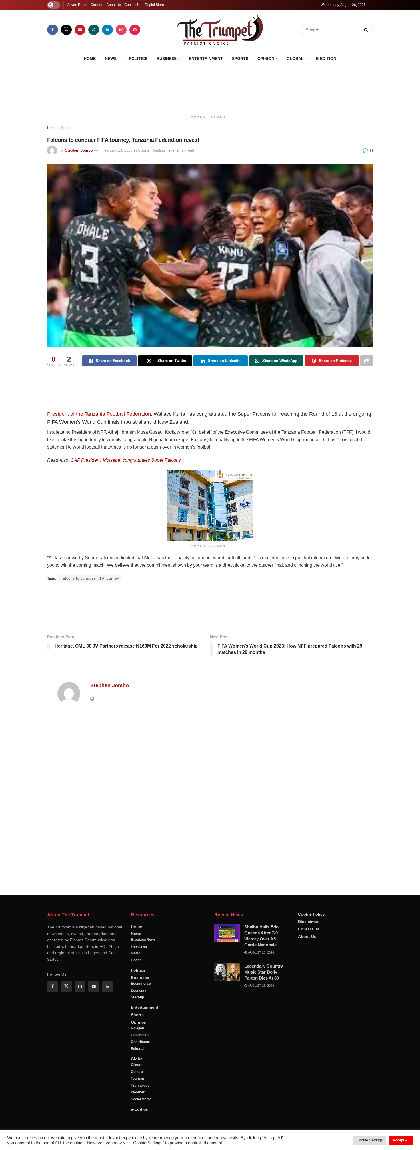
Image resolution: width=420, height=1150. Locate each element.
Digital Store (154, 5)
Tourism (137, 1079)
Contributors (141, 1042)
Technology (140, 1085)
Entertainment (206, 58)
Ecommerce (141, 984)
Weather (138, 1092)
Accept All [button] (401, 1140)
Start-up (137, 997)
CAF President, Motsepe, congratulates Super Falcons (126, 460)
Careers (97, 5)
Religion (137, 1028)
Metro (135, 953)
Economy (138, 990)
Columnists (140, 1035)
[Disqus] (210, 803)
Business (167, 58)
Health (136, 960)
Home (90, 58)
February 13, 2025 (117, 150)
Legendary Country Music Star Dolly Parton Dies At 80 (263, 972)
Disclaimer (308, 921)
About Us (114, 5)
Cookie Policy (311, 914)
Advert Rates (77, 5)
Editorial (137, 1049)
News (111, 58)
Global (295, 58)
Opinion (265, 58)
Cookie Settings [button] (370, 1140)
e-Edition (326, 58)
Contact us (308, 929)
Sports (240, 58)
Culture (137, 1072)
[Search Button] (367, 29)
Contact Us (132, 5)
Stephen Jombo (79, 150)
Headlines (139, 946)
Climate (137, 1065)
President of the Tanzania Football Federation (99, 414)
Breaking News (143, 940)
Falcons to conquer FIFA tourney (90, 578)
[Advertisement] (210, 89)
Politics (138, 58)
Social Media (141, 1099)
